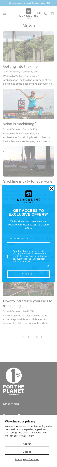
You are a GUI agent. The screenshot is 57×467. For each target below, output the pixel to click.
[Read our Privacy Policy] (48, 266)
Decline (27, 451)
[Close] (51, 188)
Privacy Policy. (26, 435)
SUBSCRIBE (28, 274)
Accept (27, 443)
